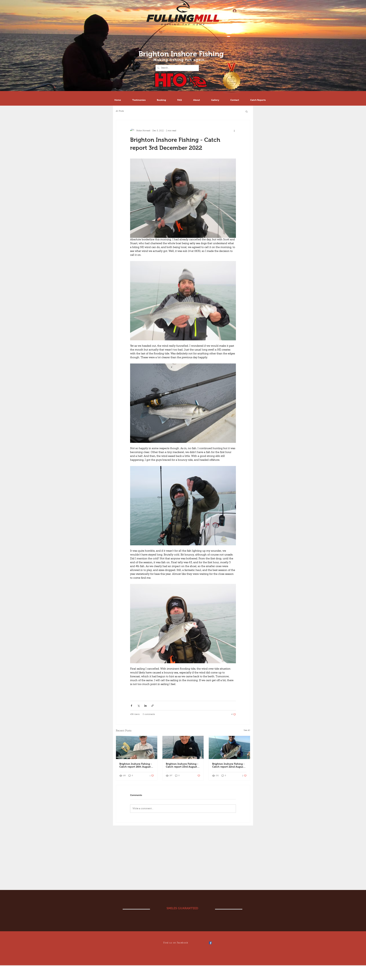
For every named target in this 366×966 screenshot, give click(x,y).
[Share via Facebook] (131, 705)
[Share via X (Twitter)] (138, 705)
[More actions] (234, 131)
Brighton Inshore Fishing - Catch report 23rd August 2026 (182, 765)
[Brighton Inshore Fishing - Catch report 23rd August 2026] (183, 747)
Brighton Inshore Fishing (181, 54)
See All (247, 730)
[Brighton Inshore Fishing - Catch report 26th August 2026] (136, 747)
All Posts (120, 111)
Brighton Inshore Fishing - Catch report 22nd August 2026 (228, 765)
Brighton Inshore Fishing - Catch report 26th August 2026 (135, 765)
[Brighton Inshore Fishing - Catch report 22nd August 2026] (229, 747)
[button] (250, 52)
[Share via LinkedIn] (145, 705)
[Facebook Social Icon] (210, 942)
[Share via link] (152, 705)
